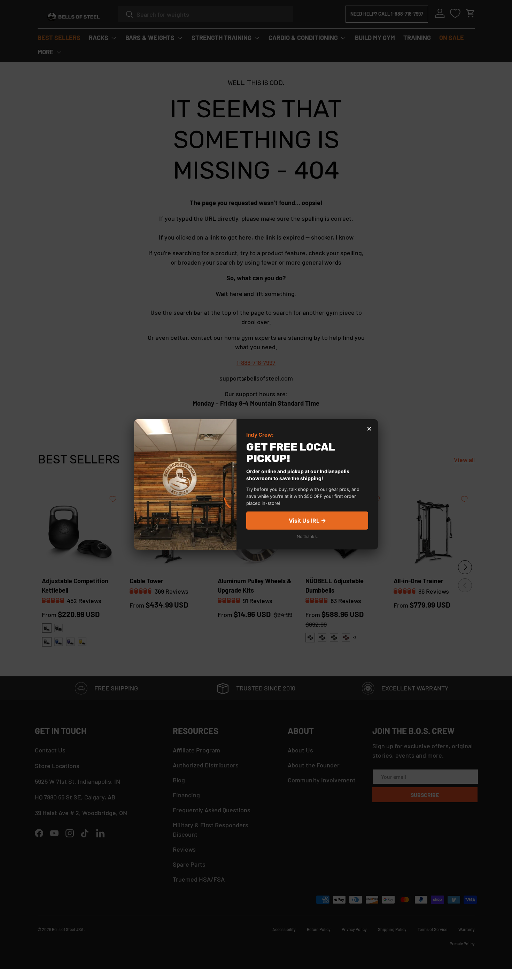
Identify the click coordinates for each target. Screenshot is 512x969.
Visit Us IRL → (307, 520)
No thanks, (307, 536)
